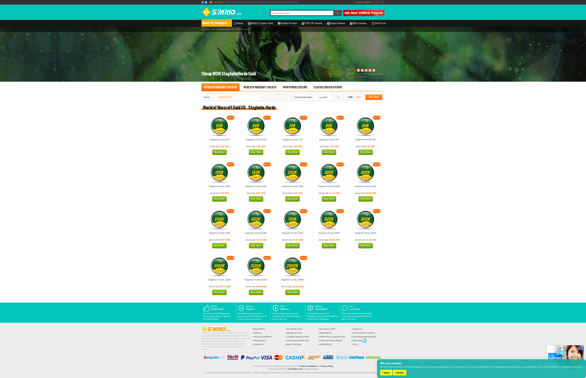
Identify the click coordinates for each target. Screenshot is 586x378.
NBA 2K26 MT (326, 344)
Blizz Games (360, 23)
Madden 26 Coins (294, 333)
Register (367, 2)
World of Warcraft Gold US (223, 29)
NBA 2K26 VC (326, 333)
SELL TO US (333, 73)
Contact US (259, 344)
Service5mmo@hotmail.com (364, 337)
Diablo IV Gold (289, 23)
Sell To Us (380, 23)
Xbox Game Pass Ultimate (331, 341)
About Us (258, 333)
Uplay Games (337, 23)
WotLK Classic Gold (262, 23)
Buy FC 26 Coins (294, 344)
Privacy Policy (327, 366)
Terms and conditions (263, 337)
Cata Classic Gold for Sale (298, 341)
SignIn (359, 2)
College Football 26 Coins (298, 337)
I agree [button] (386, 372)
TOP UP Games (313, 23)
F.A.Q (355, 344)
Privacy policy (260, 341)
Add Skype (357, 341)
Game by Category (214, 23)
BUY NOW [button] (374, 97)
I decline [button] (399, 372)
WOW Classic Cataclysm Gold (332, 337)
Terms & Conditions (308, 366)
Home (240, 23)
